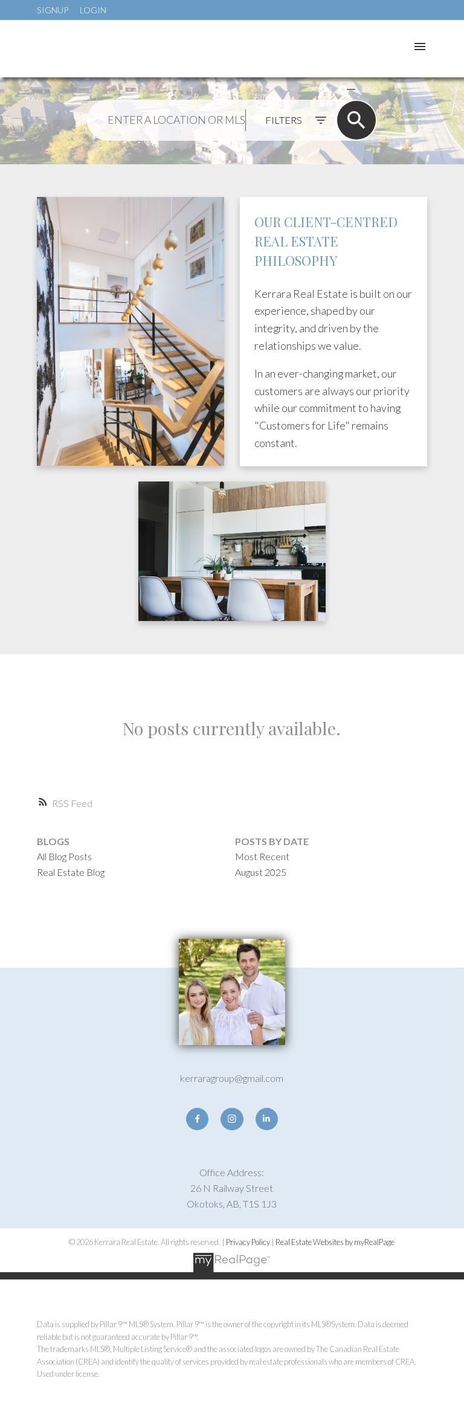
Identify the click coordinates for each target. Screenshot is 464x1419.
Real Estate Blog (71, 872)
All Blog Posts (64, 856)
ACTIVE (322, 89)
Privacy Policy (248, 1242)
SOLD (368, 89)
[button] (197, 1119)
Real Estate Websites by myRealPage (335, 1242)
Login (93, 10)
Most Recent (262, 856)
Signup (52, 10)
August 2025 (260, 872)
